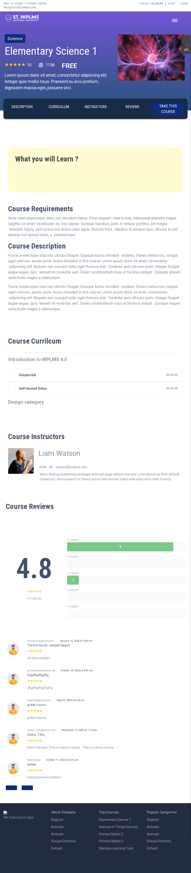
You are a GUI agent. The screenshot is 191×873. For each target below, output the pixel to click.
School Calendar (151, 3)
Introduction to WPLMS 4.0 (37, 359)
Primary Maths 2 (111, 841)
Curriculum (59, 107)
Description (22, 107)
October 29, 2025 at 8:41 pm (77, 670)
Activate (57, 827)
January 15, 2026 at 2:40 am (75, 640)
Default (56, 848)
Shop (171, 3)
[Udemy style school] (151, 57)
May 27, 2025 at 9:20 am (71, 700)
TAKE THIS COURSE (168, 109)
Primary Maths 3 (111, 834)
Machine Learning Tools (116, 848)
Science (15, 38)
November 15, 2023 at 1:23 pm (79, 730)
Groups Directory (63, 841)
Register (57, 820)
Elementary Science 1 (51, 50)
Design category (26, 402)
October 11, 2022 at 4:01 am (62, 759)
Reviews (132, 107)
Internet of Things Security (118, 827)
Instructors (96, 107)
